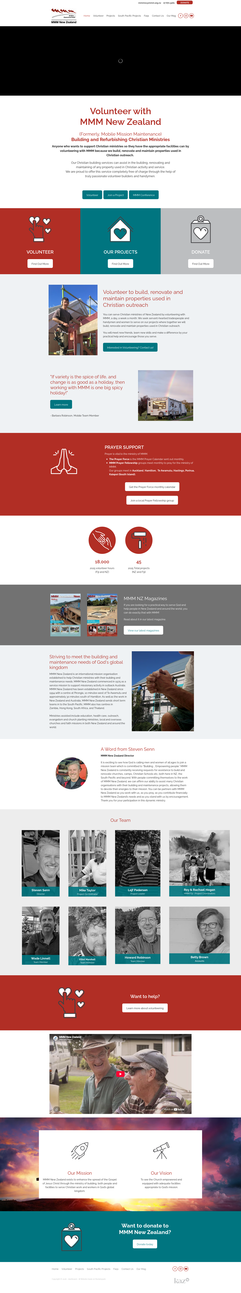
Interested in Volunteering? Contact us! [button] (130, 347)
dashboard (72, 1279)
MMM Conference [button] (144, 195)
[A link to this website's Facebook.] (180, 15)
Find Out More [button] (40, 263)
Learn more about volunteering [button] (145, 1008)
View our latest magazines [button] (143, 630)
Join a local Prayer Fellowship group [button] (152, 500)
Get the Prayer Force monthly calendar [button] (152, 487)
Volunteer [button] (92, 195)
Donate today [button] (145, 1244)
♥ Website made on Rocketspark (92, 1279)
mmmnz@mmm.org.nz (149, 2)
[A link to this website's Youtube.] (191, 15)
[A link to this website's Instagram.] (186, 15)
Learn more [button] (61, 404)
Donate (184, 2)
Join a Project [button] (115, 195)
